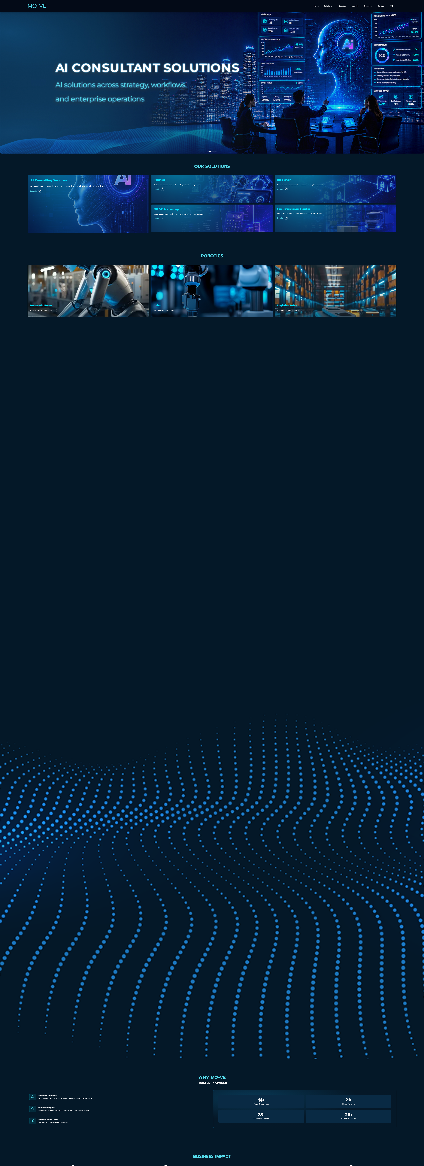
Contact (381, 6)
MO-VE (37, 6)
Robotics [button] (342, 6)
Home (316, 6)
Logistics (355, 6)
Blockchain (368, 6)
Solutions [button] (328, 6)
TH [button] (393, 6)
